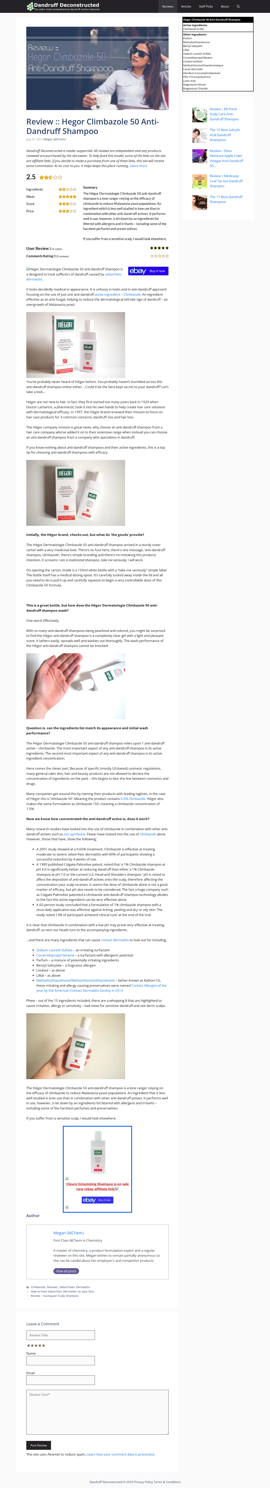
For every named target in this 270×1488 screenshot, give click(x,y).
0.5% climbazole (133, 798)
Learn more (138, 165)
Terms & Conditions (167, 1482)
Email (30, 1373)
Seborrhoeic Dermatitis (74, 1287)
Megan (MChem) (54, 139)
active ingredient (107, 294)
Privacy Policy (143, 1482)
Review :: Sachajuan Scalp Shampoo (54, 1296)
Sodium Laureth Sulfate (54, 950)
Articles (186, 6)
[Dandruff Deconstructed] (63, 6)
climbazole (148, 834)
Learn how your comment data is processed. (121, 1454)
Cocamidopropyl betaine (55, 955)
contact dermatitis (115, 940)
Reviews (167, 6)
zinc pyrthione (74, 834)
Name (31, 1353)
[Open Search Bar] (238, 6)
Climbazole (132, 294)
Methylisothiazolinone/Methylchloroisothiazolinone (76, 980)
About (225, 6)
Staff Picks (206, 6)
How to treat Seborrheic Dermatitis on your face (62, 1291)
